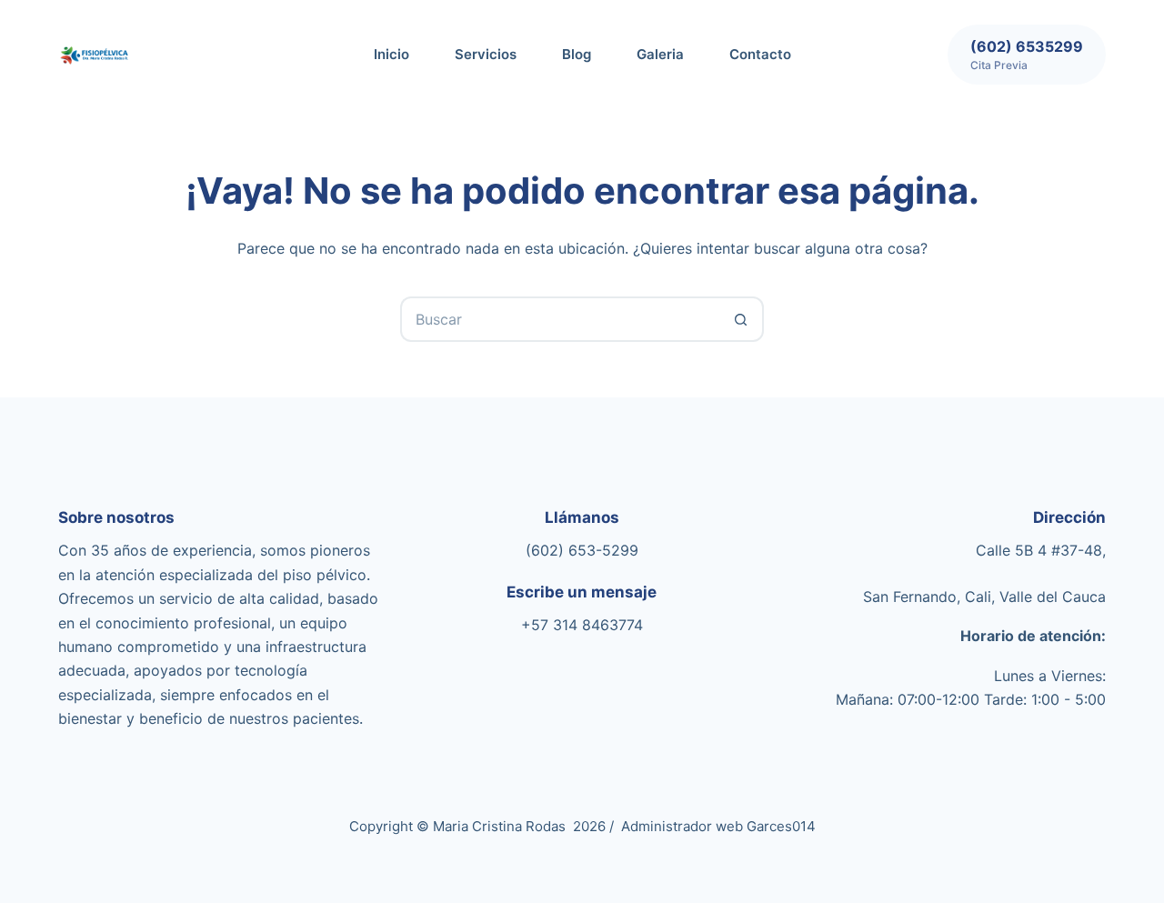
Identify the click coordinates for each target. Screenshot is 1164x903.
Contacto (760, 54)
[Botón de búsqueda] (741, 319)
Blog (576, 54)
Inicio (391, 54)
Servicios (486, 54)
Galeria (660, 54)
